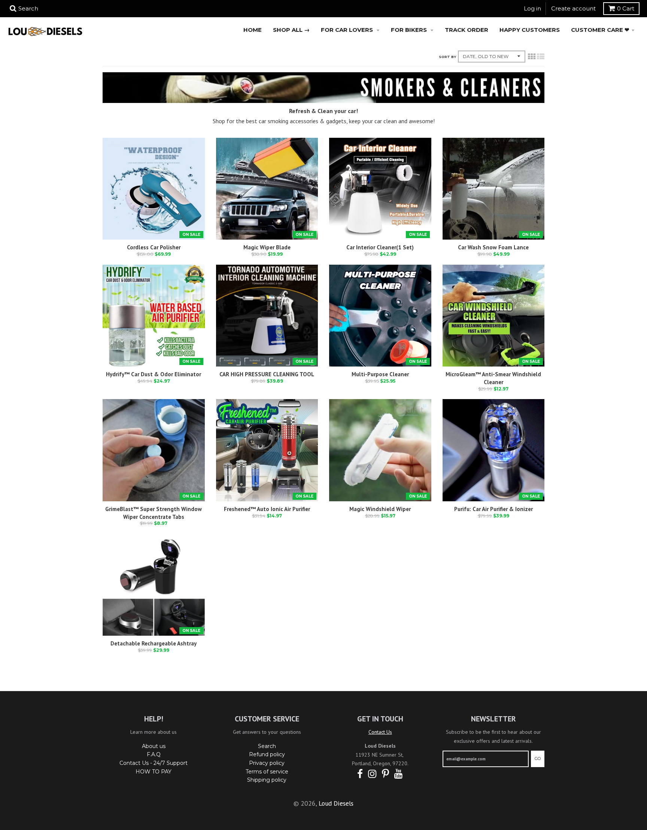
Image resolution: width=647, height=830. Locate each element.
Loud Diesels (336, 803)
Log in (532, 8)
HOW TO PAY (153, 771)
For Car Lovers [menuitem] (347, 29)
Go (538, 758)
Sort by (447, 57)
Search (267, 746)
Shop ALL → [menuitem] (291, 29)
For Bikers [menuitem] (409, 29)
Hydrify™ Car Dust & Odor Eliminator (153, 374)
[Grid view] (531, 56)
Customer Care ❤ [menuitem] (600, 29)
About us (153, 746)
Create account (573, 8)
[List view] (540, 56)
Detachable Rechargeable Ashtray (153, 643)
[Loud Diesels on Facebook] (360, 774)
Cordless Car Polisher (153, 247)
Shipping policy (266, 779)
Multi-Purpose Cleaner (380, 374)
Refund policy (267, 754)
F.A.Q (154, 754)
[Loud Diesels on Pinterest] (385, 774)
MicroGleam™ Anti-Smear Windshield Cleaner (493, 378)
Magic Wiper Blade (267, 247)
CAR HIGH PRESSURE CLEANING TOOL (266, 374)
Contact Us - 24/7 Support (153, 763)
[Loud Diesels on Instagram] (372, 774)
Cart (625, 8)
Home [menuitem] (252, 29)
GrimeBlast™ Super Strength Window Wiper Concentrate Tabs (153, 512)
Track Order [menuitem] (466, 29)
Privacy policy (267, 763)
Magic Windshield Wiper (380, 509)
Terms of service (267, 771)
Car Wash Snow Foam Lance (493, 247)
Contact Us (380, 732)
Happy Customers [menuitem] (529, 29)
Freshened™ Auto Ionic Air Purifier (267, 509)
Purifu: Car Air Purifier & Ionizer (493, 509)
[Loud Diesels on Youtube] (398, 774)
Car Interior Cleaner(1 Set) (380, 247)
